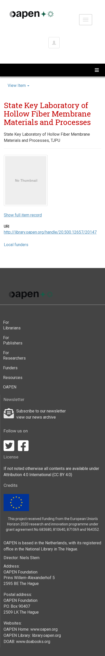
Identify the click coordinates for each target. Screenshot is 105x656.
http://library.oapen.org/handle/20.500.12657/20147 (50, 232)
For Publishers (12, 340)
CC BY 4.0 (62, 474)
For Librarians (12, 325)
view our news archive (36, 417)
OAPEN (9, 387)
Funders (10, 367)
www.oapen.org (44, 629)
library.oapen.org (46, 635)
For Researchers (13, 355)
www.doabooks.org (33, 641)
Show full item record (23, 215)
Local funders (16, 244)
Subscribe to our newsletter (41, 411)
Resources (12, 377)
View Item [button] (17, 85)
